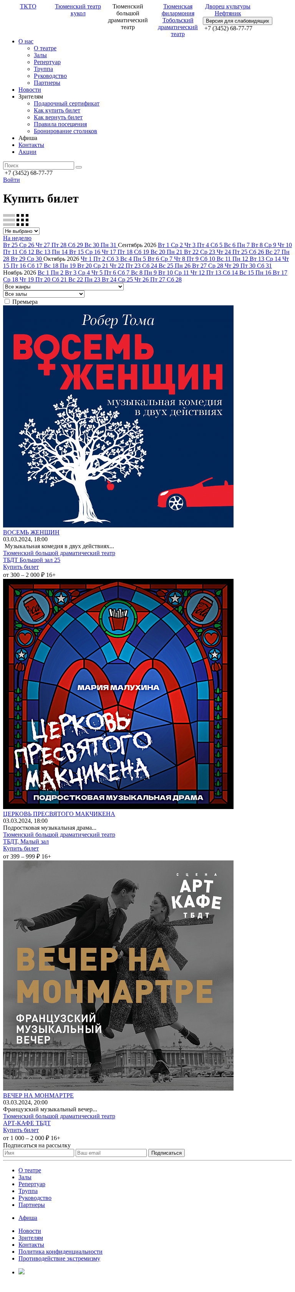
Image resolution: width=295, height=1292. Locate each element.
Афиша (27, 1218)
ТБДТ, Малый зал (26, 841)
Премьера (25, 301)
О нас (25, 41)
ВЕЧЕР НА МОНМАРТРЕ (38, 1095)
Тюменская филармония (178, 9)
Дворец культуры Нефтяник (227, 9)
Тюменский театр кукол (78, 9)
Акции (27, 151)
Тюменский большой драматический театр (59, 553)
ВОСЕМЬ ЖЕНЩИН (31, 532)
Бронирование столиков (65, 131)
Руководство (50, 76)
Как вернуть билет (58, 117)
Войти (11, 179)
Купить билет (21, 567)
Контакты (31, 145)
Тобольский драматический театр (178, 27)
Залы (40, 55)
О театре (45, 48)
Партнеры (47, 82)
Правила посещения (60, 124)
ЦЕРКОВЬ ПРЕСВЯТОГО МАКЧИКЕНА (59, 814)
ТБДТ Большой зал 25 (31, 560)
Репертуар (47, 62)
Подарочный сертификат (66, 103)
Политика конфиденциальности (60, 1251)
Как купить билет (57, 110)
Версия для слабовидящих (237, 21)
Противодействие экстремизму (59, 1258)
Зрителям (30, 1237)
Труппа (43, 69)
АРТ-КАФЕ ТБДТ (27, 1123)
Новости (29, 89)
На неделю (17, 238)
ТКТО (28, 6)
